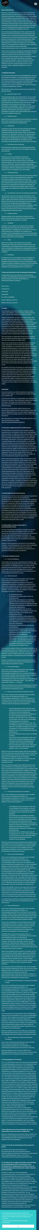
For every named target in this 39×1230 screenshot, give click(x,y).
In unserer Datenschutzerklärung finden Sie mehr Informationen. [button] (15, 1221)
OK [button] (18, 1226)
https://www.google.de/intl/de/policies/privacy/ (13, 422)
